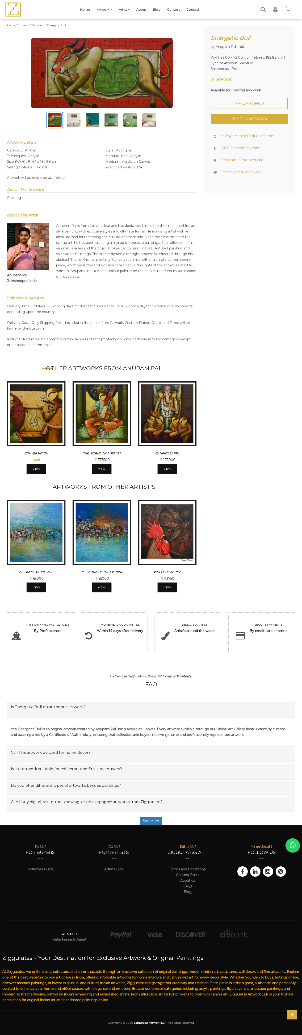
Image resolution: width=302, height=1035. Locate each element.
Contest (173, 9)
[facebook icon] (242, 871)
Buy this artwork (249, 119)
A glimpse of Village (36, 572)
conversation (36, 453)
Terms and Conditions (188, 869)
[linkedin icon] (255, 871)
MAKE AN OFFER (249, 103)
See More (151, 821)
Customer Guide (40, 869)
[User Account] (275, 10)
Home (85, 9)
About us (187, 880)
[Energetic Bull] (102, 73)
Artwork (103, 9)
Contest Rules (187, 875)
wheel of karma (167, 572)
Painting (38, 25)
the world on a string (102, 453)
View (36, 468)
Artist (123, 9)
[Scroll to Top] (292, 1014)
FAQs (187, 886)
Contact (192, 9)
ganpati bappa (167, 453)
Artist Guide (114, 869)
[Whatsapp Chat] (292, 845)
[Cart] (288, 10)
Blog (156, 9)
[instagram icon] (268, 871)
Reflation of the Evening (101, 572)
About (141, 9)
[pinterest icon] (281, 871)
